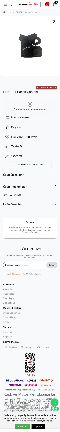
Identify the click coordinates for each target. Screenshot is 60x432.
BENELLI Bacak (26, 227)
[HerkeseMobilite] (28, 4)
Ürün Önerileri (13, 204)
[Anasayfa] (7, 12)
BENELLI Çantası (27, 230)
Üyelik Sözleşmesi (13, 274)
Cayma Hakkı (9, 317)
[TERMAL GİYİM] (13, 12)
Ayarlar (38, 426)
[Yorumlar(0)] (30, 187)
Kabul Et (22, 426)
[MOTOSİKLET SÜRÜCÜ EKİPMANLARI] (10, 12)
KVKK (25, 274)
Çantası (34, 232)
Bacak (40, 230)
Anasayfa (7, 289)
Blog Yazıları (9, 303)
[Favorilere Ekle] (53, 21)
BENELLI (13, 227)
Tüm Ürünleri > (30, 165)
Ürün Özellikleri (13, 175)
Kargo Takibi (9, 336)
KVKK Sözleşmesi (25, 420)
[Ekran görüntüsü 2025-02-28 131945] (29, 364)
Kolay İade (8, 332)
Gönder (51, 265)
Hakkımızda (8, 294)
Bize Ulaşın (8, 298)
